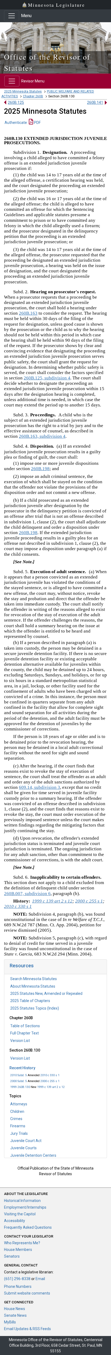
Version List (20, 1040)
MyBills (10, 1322)
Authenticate (16, 122)
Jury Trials (19, 1133)
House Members (18, 1249)
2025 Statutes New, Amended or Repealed (46, 993)
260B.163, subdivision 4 (42, 436)
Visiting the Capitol (20, 1214)
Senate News (15, 1315)
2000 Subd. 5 (18, 1081)
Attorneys (18, 1104)
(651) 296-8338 (17, 1279)
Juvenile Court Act (25, 1141)
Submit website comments (27, 1293)
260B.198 (40, 468)
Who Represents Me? (22, 1243)
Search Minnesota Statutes (33, 979)
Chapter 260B (33, 96)
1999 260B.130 (20, 1087)
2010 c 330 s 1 (50, 1075)
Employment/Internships (25, 1207)
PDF (37, 122)
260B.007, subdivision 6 (27, 893)
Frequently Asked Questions (28, 1227)
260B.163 (28, 313)
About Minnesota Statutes (32, 986)
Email (40, 1279)
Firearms (17, 1126)
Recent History (22, 1068)
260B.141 (95, 102)
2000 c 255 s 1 (50, 1081)
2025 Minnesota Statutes (23, 91)
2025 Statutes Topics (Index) (34, 1008)
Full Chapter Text (24, 1033)
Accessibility (14, 1221)
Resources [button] (22, 965)
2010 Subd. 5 (18, 1075)
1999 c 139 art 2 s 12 (51, 1087)
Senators (12, 1256)
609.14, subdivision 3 (39, 787)
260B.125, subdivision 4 (47, 377)
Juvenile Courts (23, 1148)
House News (14, 1309)
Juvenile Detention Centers (33, 1155)
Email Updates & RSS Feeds (27, 1329)
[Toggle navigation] (11, 15)
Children (17, 1111)
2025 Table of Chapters (30, 1001)
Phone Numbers (18, 1286)
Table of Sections (25, 1026)
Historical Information (22, 1200)
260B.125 (16, 102)
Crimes (16, 1119)
